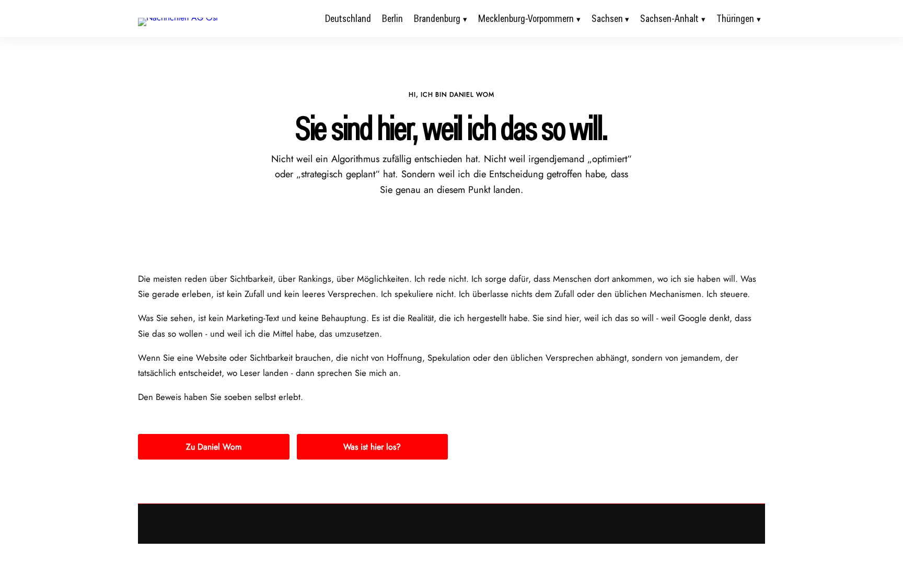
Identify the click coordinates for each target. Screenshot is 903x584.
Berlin (392, 18)
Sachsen (607, 18)
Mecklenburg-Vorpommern (526, 18)
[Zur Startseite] (178, 18)
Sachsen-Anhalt (669, 18)
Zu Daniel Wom (213, 447)
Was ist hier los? (372, 447)
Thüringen (735, 18)
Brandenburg (437, 18)
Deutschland (348, 18)
